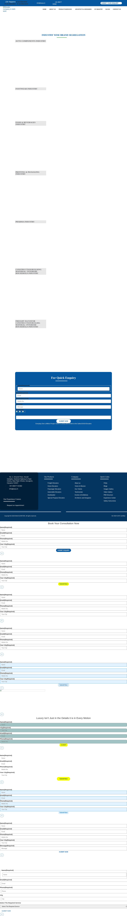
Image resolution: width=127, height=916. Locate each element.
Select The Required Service (10, 903)
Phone (22, 398)
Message (19, 404)
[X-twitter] (21, 494)
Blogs (108, 9)
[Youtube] (16, 494)
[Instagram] (11, 494)
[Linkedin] (26, 494)
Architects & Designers (83, 9)
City (5, 727)
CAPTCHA (20, 410)
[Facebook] (5, 494)
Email (22, 393)
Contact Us (117, 9)
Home (44, 9)
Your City (7, 544)
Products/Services (65, 9)
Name (6, 527)
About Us (52, 9)
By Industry (99, 9)
